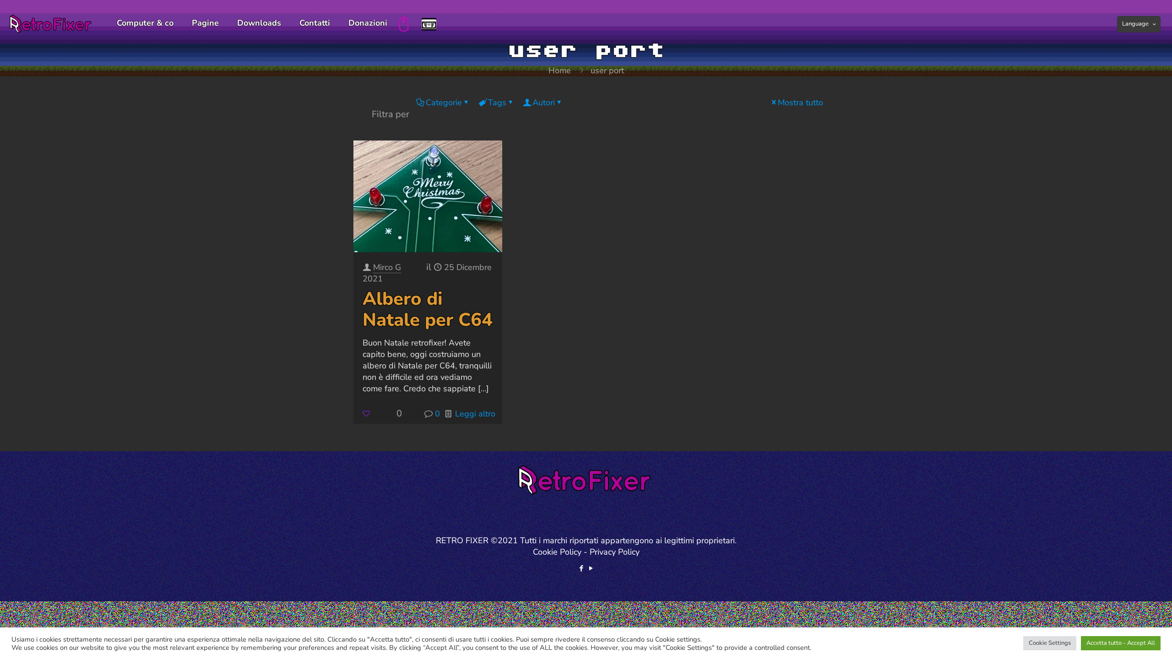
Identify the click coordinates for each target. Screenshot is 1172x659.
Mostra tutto (800, 102)
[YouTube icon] (590, 568)
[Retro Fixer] (51, 23)
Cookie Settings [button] (1050, 643)
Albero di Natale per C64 (428, 309)
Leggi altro (475, 413)
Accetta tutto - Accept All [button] (1120, 643)
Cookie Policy (557, 551)
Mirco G (387, 267)
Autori (543, 102)
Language (1135, 24)
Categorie (444, 102)
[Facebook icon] (581, 568)
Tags (497, 102)
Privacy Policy (615, 551)
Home (559, 70)
